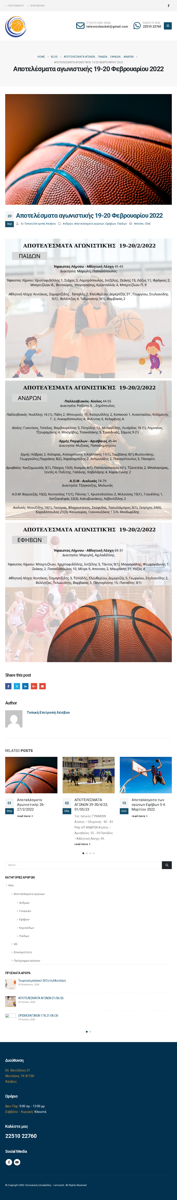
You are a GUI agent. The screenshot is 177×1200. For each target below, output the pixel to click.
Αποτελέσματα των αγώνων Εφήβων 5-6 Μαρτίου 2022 (148, 804)
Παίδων (122, 223)
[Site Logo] (16, 25)
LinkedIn (25, 686)
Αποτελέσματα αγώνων (89, 223)
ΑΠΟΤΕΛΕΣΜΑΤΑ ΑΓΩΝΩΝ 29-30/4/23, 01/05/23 (91, 804)
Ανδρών (68, 223)
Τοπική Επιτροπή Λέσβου (40, 223)
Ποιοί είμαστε (16, 5)
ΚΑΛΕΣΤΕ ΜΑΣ (152, 23)
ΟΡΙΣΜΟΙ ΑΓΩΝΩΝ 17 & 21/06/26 (38, 1015)
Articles (139, 223)
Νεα (11, 885)
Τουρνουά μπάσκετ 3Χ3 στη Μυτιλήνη (42, 980)
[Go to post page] (31, 775)
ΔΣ (16, 944)
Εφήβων (111, 223)
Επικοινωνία (37, 5)
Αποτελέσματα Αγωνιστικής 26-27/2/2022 (31, 804)
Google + (34, 686)
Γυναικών (25, 911)
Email (42, 686)
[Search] (167, 865)
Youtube (17, 1162)
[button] (168, 26)
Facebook (8, 686)
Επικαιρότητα (23, 952)
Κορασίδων (26, 927)
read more (24, 816)
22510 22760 (152, 26)
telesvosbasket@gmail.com (107, 26)
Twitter (17, 686)
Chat (147, 223)
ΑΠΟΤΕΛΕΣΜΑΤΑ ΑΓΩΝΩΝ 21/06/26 (40, 998)
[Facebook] (169, 6)
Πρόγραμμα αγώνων (27, 960)
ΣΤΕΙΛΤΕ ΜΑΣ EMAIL (99, 23)
